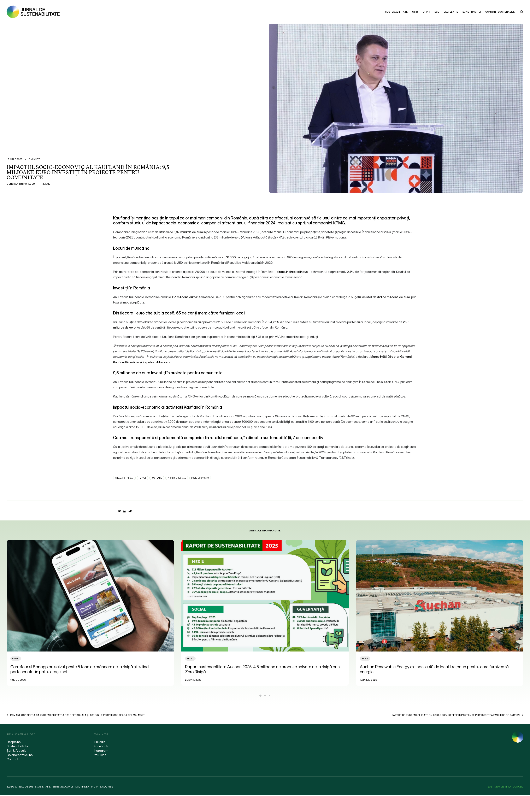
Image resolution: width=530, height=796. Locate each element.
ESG (437, 11)
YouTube (100, 755)
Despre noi (14, 741)
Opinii (426, 11)
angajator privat (124, 478)
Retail (46, 183)
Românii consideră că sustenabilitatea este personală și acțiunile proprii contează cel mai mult (77, 715)
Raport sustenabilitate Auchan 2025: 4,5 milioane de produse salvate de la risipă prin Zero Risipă (87, 669)
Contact (12, 759)
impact (142, 478)
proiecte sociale (176, 478)
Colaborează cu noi (20, 755)
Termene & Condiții (63, 786)
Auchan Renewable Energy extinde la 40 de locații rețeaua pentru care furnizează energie (259, 669)
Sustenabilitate (396, 11)
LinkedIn (99, 741)
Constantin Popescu (21, 183)
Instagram (101, 750)
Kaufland (157, 478)
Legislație (451, 11)
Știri (415, 11)
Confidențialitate (89, 786)
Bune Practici (472, 11)
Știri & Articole (16, 750)
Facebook (101, 746)
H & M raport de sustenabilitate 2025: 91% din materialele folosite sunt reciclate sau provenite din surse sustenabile (436, 669)
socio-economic (200, 478)
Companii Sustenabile (500, 11)
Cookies (107, 786)
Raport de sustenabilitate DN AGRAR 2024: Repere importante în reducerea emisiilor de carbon (456, 715)
